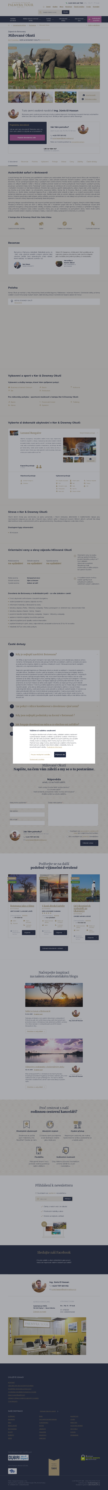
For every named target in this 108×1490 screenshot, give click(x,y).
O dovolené (13, 162)
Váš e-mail (13, 819)
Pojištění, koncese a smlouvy (19, 1389)
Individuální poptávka (96, 19)
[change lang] (21, 5)
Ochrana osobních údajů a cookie (22, 1392)
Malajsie (42, 1432)
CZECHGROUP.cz (94, 1485)
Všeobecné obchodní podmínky (21, 1386)
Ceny (72, 162)
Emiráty (11, 1435)
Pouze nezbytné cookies (40, 755)
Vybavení (45, 162)
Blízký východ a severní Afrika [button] (30, 19)
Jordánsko (43, 1422)
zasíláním (85, 836)
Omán (72, 1419)
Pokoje (55, 162)
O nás (88, 7)
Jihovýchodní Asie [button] (79, 19)
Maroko (42, 1438)
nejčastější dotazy (77, 142)
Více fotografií (90, 95)
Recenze (68, 7)
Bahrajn (11, 1419)
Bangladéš (12, 1425)
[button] (54, 433)
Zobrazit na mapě (39, 1312)
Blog (61, 7)
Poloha (35, 162)
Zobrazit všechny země (48, 1411)
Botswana (32, 25)
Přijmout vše (60, 755)
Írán (41, 1416)
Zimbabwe (74, 1435)
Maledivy (42, 1435)
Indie (10, 1438)
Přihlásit (68, 1199)
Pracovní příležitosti (16, 1395)
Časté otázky (79, 7)
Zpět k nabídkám (94, 25)
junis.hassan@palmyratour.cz (63, 138)
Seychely (74, 1429)
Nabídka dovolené (13, 19)
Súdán (73, 1432)
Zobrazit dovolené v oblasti (52, 948)
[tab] (54, 433)
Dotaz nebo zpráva (55, 803)
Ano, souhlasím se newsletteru (83, 836)
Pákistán (73, 1422)
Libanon (42, 1429)
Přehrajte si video (91, 99)
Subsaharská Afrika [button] (63, 19)
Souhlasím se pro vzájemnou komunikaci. (84, 832)
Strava (63, 162)
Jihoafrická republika (48, 1419)
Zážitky (80, 162)
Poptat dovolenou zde (27, 138)
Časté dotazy (92, 162)
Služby (55, 7)
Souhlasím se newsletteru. (51, 1193)
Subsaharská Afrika (19, 25)
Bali (9, 1422)
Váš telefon (14, 811)
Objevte (27, 933)
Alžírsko (11, 1416)
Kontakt (96, 7)
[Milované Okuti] (19, 98)
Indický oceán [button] (48, 19)
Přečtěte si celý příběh (35, 1031)
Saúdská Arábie (76, 1425)
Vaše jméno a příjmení (18, 803)
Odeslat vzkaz (88, 843)
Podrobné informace (54, 747)
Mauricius (74, 1416)
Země (48, 7)
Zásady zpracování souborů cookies (23, 1398)
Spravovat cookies (37, 759)
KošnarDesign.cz (94, 1483)
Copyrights (12, 1401)
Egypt (10, 1432)
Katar (41, 1425)
